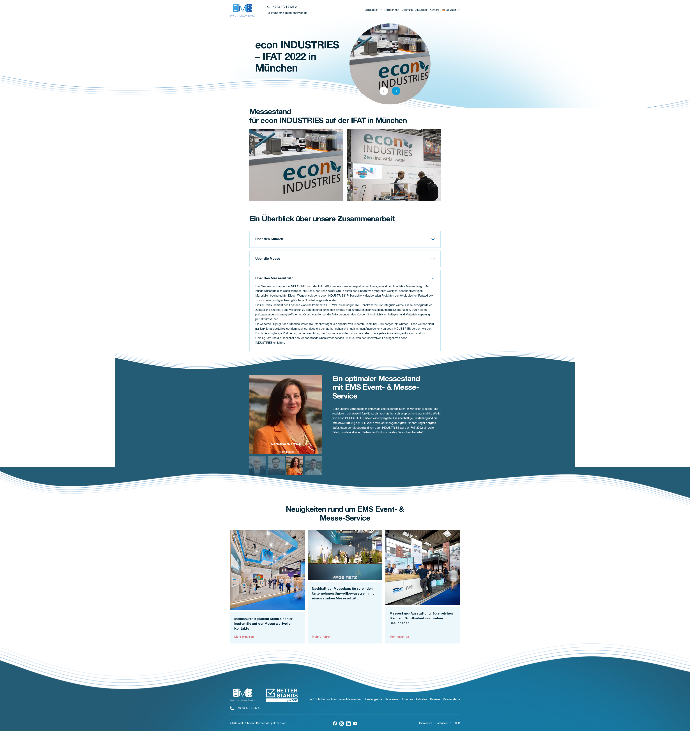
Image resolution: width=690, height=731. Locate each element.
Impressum (425, 723)
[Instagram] (341, 723)
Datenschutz (443, 723)
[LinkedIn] (348, 723)
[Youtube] (355, 723)
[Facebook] (335, 723)
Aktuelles (421, 10)
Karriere (435, 10)
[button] (373, 10)
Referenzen (391, 10)
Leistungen (371, 10)
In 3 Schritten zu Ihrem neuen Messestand (336, 699)
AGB (457, 723)
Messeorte (450, 699)
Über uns (407, 10)
